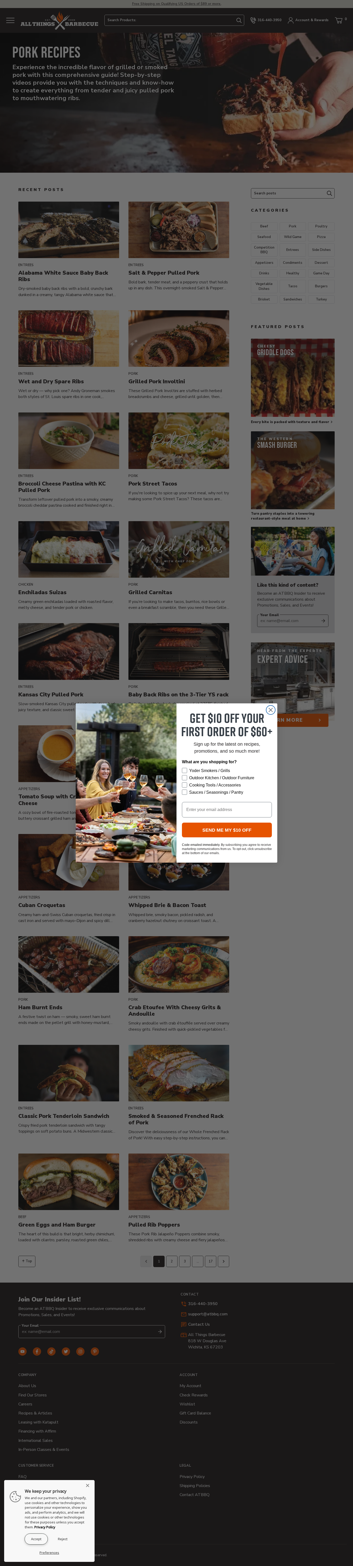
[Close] (89, 1485)
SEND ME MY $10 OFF (226, 830)
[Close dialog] (270, 709)
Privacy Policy (44, 1527)
